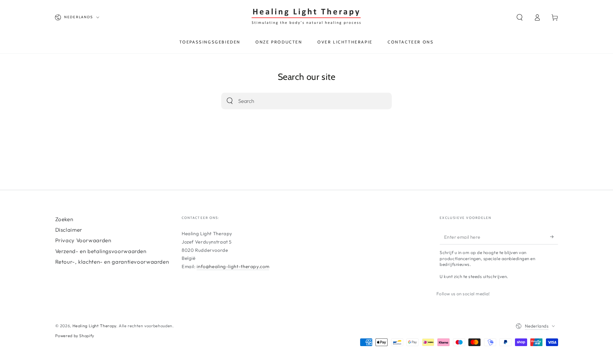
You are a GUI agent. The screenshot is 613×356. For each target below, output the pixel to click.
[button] (520, 17)
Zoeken (64, 219)
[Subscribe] (554, 236)
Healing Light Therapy (94, 325)
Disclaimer (68, 229)
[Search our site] (229, 100)
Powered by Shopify (74, 335)
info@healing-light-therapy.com (233, 266)
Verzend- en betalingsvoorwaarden (101, 251)
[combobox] (299, 101)
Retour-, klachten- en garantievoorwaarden (112, 261)
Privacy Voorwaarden (83, 240)
